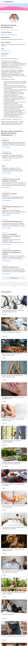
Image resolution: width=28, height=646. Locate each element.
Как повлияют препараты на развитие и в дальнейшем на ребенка (11, 252)
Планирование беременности (12, 221)
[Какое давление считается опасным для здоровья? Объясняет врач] (14, 306)
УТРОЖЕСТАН (6, 153)
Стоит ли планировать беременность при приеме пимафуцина (11, 236)
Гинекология (4, 34)
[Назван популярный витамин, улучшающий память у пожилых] (14, 588)
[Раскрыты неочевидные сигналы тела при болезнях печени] (14, 414)
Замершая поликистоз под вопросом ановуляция (11, 180)
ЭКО (3, 166)
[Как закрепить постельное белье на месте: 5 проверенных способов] (14, 523)
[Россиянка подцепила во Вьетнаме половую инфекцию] (14, 436)
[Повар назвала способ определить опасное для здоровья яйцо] (14, 501)
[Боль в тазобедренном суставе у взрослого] (14, 631)
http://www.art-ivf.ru (6, 50)
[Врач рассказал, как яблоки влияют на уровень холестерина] (14, 349)
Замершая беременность (10, 267)
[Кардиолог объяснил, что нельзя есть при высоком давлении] (14, 544)
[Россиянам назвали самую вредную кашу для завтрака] (14, 479)
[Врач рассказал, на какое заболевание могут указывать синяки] (14, 371)
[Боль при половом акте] (14, 609)
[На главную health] (9, 1)
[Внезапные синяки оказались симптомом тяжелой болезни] (14, 392)
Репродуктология (12, 34)
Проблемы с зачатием (9, 194)
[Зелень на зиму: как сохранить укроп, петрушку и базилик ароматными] (14, 458)
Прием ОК (5, 140)
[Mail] (4, 1)
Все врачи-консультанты (6, 12)
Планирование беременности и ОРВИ (12, 207)
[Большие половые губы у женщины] (14, 327)
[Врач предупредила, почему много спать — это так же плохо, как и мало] (14, 566)
